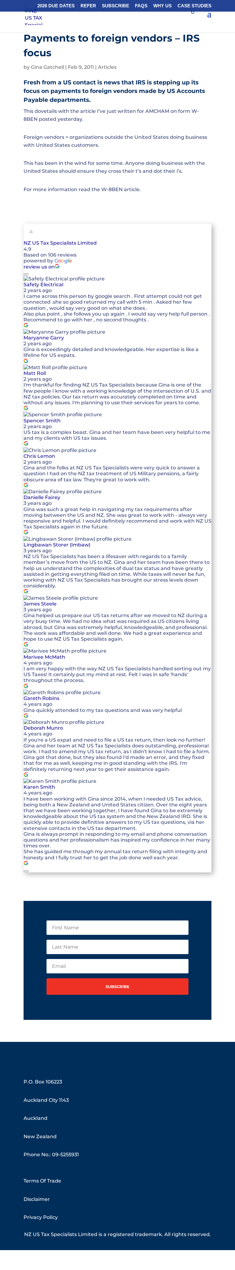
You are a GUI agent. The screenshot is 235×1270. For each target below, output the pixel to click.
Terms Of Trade (42, 1181)
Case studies (194, 5)
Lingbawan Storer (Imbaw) (57, 545)
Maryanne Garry (44, 338)
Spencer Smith (42, 421)
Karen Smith (39, 787)
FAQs (141, 5)
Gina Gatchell (47, 67)
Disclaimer (37, 1199)
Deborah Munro (43, 728)
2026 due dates (56, 5)
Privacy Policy (41, 1217)
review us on (39, 267)
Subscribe (115, 5)
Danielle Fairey (42, 497)
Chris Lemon (39, 456)
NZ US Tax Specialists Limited (60, 243)
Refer (88, 5)
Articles (107, 67)
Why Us (162, 5)
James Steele (40, 604)
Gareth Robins (41, 698)
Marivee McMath (44, 657)
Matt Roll (35, 373)
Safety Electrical (43, 284)
